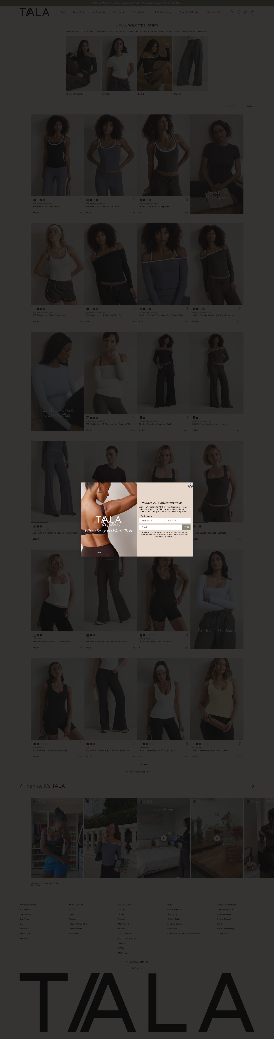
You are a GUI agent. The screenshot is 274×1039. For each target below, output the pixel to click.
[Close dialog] (190, 486)
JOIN (186, 527)
